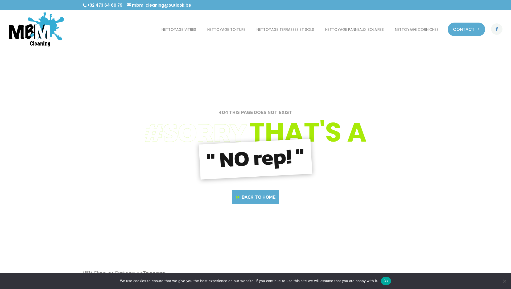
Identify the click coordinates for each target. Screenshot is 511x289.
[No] (504, 281)
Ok (386, 281)
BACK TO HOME (258, 197)
